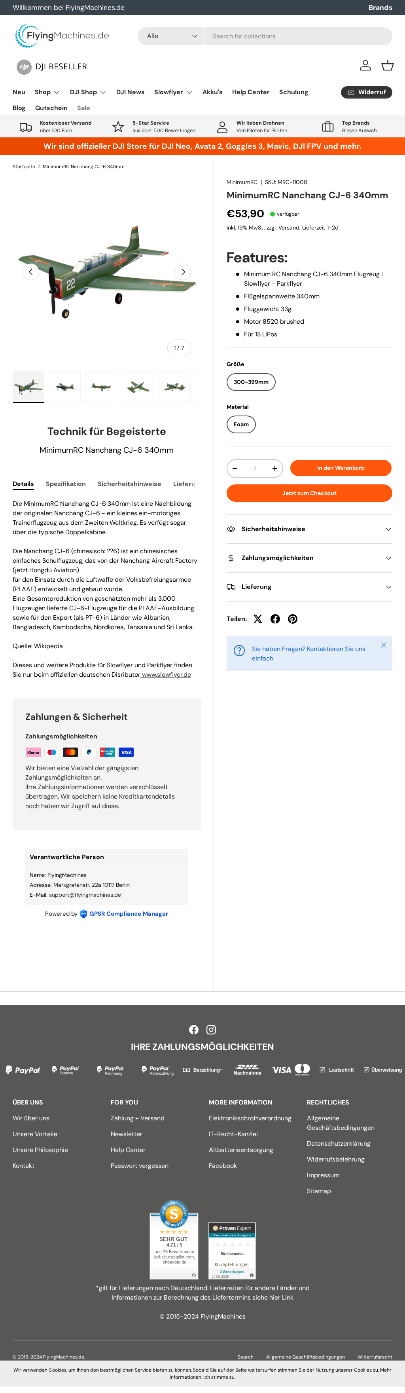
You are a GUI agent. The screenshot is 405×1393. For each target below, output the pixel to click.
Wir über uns (31, 1118)
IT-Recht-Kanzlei (233, 1134)
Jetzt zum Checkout (309, 493)
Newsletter (126, 1134)
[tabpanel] (107, 589)
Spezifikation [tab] (66, 484)
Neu (19, 92)
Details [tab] (23, 484)
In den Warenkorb (341, 467)
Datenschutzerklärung (339, 1143)
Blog (19, 108)
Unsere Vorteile (35, 1134)
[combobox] (265, 36)
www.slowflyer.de (165, 674)
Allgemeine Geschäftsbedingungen (305, 1357)
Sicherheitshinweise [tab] (129, 484)
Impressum (323, 1175)
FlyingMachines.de (63, 1357)
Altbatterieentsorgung (241, 1150)
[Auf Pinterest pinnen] (292, 619)
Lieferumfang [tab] (194, 484)
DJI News (130, 92)
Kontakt (23, 1165)
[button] (387, 65)
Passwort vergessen (139, 1165)
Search (246, 1357)
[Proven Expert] (232, 1250)
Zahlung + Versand (138, 1118)
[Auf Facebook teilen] (275, 619)
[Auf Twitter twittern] (258, 619)
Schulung (293, 92)
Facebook (223, 1165)
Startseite (24, 166)
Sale (83, 108)
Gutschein (51, 108)
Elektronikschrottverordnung (250, 1118)
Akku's (212, 92)
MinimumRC (242, 182)
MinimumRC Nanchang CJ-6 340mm (84, 166)
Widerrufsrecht (375, 1357)
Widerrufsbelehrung (336, 1159)
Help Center (251, 92)
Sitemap (319, 1191)
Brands (380, 7)
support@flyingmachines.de (85, 894)
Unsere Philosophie (40, 1150)
